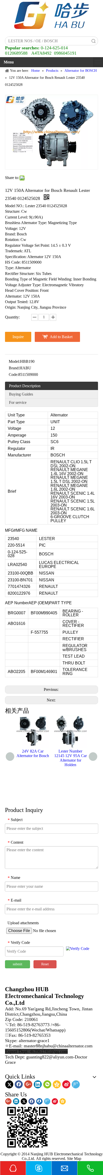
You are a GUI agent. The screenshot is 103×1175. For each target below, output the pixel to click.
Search (93, 41)
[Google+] (28, 1084)
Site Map (74, 1158)
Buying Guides (21, 394)
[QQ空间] (57, 1084)
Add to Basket (61, 337)
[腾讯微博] (76, 1084)
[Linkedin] (38, 1084)
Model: (14, 361)
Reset (45, 964)
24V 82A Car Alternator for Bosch (32, 753)
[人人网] (39, 1101)
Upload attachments (23, 923)
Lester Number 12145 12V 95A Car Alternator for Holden (70, 758)
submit (17, 964)
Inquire (18, 337)
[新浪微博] (66, 1084)
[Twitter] (9, 1084)
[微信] (47, 1084)
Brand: (14, 368)
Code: (13, 374)
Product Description (24, 386)
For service (17, 402)
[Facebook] (19, 1084)
